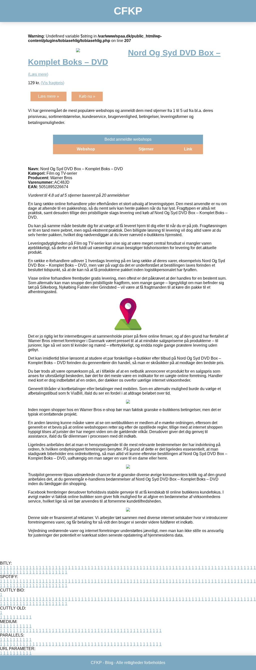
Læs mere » (48, 96)
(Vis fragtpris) (52, 83)
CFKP (128, 11)
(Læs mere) (38, 74)
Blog (109, 663)
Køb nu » (87, 96)
